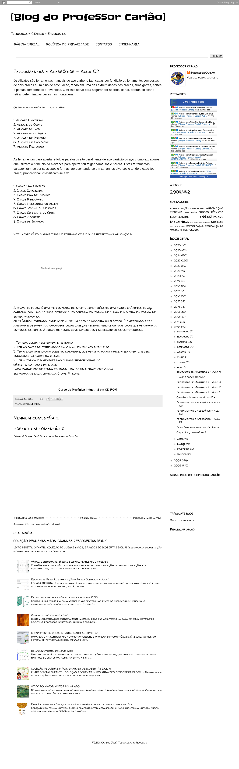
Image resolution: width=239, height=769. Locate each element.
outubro (182, 342)
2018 (177, 286)
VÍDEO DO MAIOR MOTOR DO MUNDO (55, 686)
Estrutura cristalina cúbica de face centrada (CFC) (64, 597)
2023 (177, 260)
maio (180, 367)
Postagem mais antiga (147, 518)
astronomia (197, 208)
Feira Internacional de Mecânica (198, 427)
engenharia (211, 216)
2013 (177, 312)
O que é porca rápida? (191, 377)
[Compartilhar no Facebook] (57, 399)
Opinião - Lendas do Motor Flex (197, 397)
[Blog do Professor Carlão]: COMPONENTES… (186, 158)
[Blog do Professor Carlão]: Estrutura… (195, 124)
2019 (177, 281)
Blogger (141, 742)
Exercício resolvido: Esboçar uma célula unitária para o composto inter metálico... (83, 704)
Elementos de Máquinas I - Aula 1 (198, 392)
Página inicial (88, 518)
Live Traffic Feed (194, 101)
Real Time (193, 177)
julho (181, 357)
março (181, 444)
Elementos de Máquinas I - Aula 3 (199, 382)
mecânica (35, 403)
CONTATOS (104, 44)
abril (180, 439)
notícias (217, 222)
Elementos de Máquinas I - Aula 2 (199, 387)
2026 (178, 245)
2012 (177, 317)
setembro (183, 347)
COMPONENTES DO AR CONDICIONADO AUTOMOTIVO (65, 633)
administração (179, 208)
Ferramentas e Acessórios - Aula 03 (198, 404)
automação (214, 208)
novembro (183, 336)
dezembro (183, 331)
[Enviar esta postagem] (41, 398)
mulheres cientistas (200, 222)
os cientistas (177, 226)
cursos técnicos (211, 212)
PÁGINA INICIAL (27, 44)
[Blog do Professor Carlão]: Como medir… (190, 132)
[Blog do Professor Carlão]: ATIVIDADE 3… (196, 165)
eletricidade (179, 216)
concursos (190, 212)
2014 (177, 306)
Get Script (183, 177)
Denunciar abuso (182, 529)
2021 (177, 271)
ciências (176, 212)
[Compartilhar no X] (54, 399)
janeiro (182, 454)
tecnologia (191, 229)
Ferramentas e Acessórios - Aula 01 (198, 420)
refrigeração (194, 226)
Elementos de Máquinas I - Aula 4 (199, 371)
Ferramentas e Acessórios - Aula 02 (198, 412)
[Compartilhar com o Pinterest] (61, 399)
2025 (177, 250)
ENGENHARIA (129, 44)
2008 (178, 465)
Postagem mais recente (29, 518)
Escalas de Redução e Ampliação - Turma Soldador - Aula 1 (70, 579)
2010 (177, 327)
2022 (177, 266)
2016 (177, 296)
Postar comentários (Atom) (42, 524)
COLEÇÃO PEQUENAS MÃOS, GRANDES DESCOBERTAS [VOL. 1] (60, 541)
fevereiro (183, 449)
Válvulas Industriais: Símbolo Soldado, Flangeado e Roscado (69, 561)
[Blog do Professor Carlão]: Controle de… (192, 172)
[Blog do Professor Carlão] (88, 17)
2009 (178, 460)
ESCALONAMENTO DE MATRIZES (52, 651)
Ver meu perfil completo (202, 77)
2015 (177, 301)
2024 (177, 255)
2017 (177, 291)
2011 (177, 322)
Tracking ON (203, 177)
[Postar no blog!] (51, 399)
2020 (178, 276)
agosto (182, 352)
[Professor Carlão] (203, 72)
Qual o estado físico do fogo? (49, 615)
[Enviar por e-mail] (48, 399)
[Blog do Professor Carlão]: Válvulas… (194, 149)
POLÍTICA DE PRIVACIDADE (67, 44)
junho (181, 362)
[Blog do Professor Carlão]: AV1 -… (193, 116)
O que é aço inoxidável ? (191, 432)
